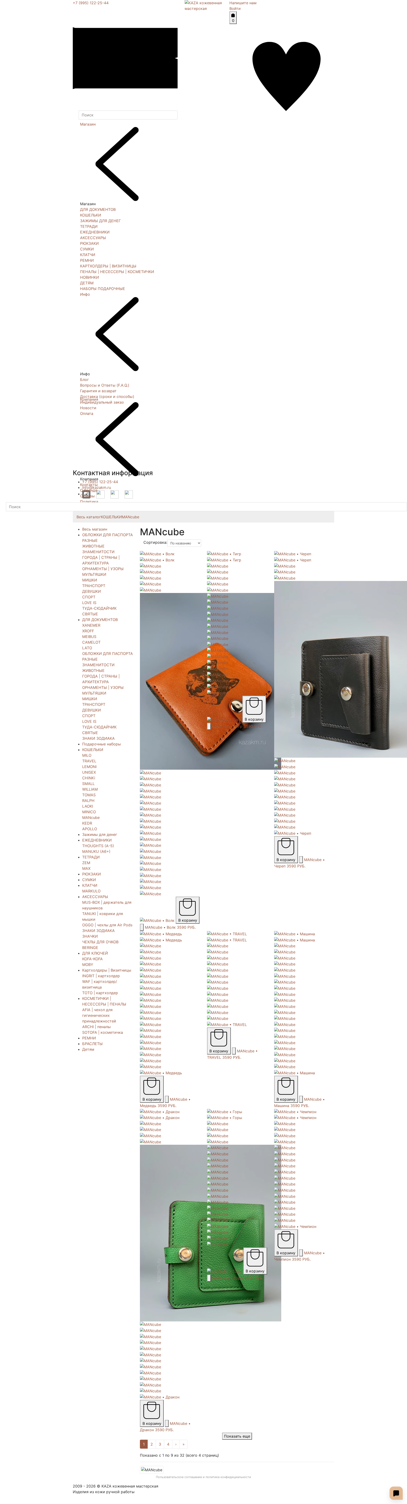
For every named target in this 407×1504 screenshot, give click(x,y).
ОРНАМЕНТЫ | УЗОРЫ (103, 568)
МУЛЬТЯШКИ (94, 574)
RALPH (88, 800)
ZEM (86, 862)
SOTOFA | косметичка (102, 1032)
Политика (89, 501)
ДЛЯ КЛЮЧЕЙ (95, 953)
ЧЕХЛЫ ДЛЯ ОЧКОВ (100, 942)
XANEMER (91, 625)
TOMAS (89, 795)
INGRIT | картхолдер (101, 975)
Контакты (89, 484)
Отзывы (87, 496)
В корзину (187, 920)
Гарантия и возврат (98, 390)
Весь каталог (89, 517)
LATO (87, 648)
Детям (88, 1049)
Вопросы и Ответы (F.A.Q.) (104, 385)
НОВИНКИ (89, 277)
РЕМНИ (87, 260)
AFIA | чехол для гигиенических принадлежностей (99, 1015)
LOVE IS (89, 602)
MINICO (89, 811)
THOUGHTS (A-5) (98, 845)
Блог (84, 379)
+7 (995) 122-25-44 (91, 2)
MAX (86, 868)
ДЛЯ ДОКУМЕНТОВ (98, 209)
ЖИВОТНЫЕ (93, 546)
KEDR (87, 823)
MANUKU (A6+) (96, 851)
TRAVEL (89, 761)
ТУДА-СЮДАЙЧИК (99, 608)
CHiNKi (88, 778)
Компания (89, 399)
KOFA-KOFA (92, 958)
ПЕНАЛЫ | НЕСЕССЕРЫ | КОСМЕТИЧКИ (117, 271)
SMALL (88, 783)
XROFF (88, 631)
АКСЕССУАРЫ (93, 237)
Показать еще (237, 1436)
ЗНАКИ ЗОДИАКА (98, 738)
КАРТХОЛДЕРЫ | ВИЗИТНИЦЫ (108, 266)
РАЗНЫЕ (90, 540)
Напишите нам (242, 2)
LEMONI (89, 766)
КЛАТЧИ (87, 254)
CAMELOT (91, 642)
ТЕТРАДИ (89, 226)
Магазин (88, 124)
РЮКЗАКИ (89, 243)
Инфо (85, 294)
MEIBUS (89, 636)
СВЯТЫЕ (90, 614)
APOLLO (89, 828)
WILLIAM (90, 789)
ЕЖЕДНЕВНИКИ (95, 232)
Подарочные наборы (101, 744)
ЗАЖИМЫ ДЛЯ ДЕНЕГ (100, 220)
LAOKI (87, 806)
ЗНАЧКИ (90, 936)
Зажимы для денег (99, 834)
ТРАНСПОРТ (93, 585)
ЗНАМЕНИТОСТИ (98, 551)
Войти (235, 8)
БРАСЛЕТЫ (92, 1043)
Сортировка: (155, 542)
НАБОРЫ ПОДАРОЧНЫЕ (102, 288)
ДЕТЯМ (87, 283)
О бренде (88, 490)
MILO (86, 755)
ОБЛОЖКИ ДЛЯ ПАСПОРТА (107, 534)
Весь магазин (94, 529)
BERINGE (90, 947)
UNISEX (89, 772)
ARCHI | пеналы (96, 1026)
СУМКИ (87, 249)
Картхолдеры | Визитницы (106, 970)
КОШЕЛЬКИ (90, 215)
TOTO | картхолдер (100, 992)
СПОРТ (88, 597)
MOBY (87, 964)
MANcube (130, 517)
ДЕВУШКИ (91, 591)
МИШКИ (89, 580)
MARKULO (91, 891)
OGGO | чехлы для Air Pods (107, 925)
